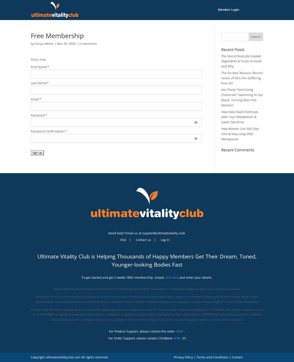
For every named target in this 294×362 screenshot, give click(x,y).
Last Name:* (40, 83)
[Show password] (196, 122)
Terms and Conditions (212, 357)
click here (172, 277)
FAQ (123, 240)
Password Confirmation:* (49, 131)
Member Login (228, 10)
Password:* (39, 115)
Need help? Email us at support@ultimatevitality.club (146, 233)
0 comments (88, 44)
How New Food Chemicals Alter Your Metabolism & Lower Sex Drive (239, 117)
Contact (237, 357)
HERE (179, 331)
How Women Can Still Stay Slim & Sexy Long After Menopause (240, 134)
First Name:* (40, 67)
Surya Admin (44, 44)
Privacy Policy (183, 357)
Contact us (143, 240)
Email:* (36, 99)
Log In (165, 240)
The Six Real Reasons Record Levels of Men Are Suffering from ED (242, 78)
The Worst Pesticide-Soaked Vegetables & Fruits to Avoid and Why (241, 61)
